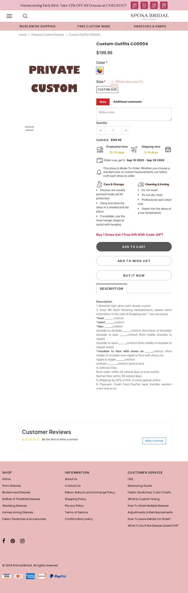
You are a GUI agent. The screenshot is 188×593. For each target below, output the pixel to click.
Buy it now (134, 275)
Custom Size (107, 89)
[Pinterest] (13, 540)
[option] (37, 26)
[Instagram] (22, 540)
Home (23, 34)
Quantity (101, 122)
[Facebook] (3, 540)
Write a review (154, 440)
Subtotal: (102, 140)
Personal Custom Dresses (47, 34)
